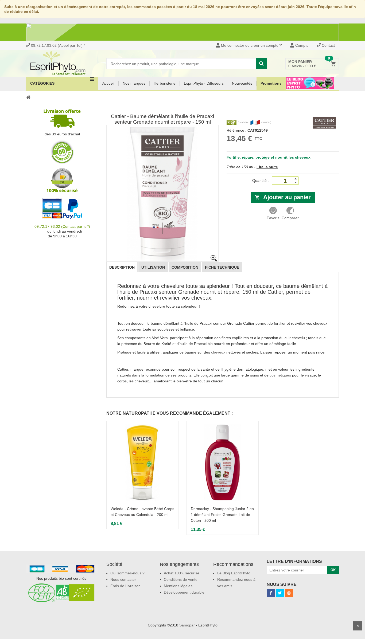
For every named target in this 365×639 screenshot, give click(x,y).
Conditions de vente (180, 579)
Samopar (187, 625)
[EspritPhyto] (62, 63)
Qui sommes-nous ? (127, 573)
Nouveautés (242, 83)
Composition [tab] (185, 267)
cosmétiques (280, 375)
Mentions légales (178, 586)
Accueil (108, 83)
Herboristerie (165, 83)
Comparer (290, 218)
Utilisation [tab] (153, 267)
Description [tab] (122, 267)
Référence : (236, 130)
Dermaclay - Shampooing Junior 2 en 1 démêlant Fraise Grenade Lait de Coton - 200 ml (222, 515)
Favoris (273, 218)
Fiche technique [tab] (222, 267)
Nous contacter (123, 579)
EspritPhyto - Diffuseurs (204, 83)
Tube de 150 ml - (241, 167)
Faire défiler (357, 625)
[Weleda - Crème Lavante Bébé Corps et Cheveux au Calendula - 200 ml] (142, 462)
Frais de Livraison (125, 586)
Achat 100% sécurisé (181, 573)
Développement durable (184, 592)
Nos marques (134, 83)
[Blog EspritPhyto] (310, 86)
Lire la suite (267, 167)
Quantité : (260, 180)
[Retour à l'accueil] (28, 97)
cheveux (218, 352)
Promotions (271, 83)
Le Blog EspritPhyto (233, 573)
